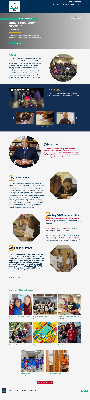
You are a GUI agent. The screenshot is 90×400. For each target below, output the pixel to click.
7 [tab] (45, 127)
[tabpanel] (24, 118)
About (58, 4)
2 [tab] (38, 127)
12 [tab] (51, 127)
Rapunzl (36, 345)
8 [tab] (46, 127)
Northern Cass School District (68, 317)
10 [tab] (48, 127)
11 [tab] (50, 127)
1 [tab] (37, 127)
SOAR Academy (26, 373)
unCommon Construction (54, 373)
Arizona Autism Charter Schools (20, 317)
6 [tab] (43, 127)
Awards (73, 4)
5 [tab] (42, 127)
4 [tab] (41, 127)
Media (79, 4)
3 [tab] (40, 127)
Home (53, 4)
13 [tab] (52, 127)
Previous (13, 118)
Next (76, 118)
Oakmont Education (16, 345)
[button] (25, 19)
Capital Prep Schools (40, 317)
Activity (65, 4)
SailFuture (61, 345)
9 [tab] (47, 127)
